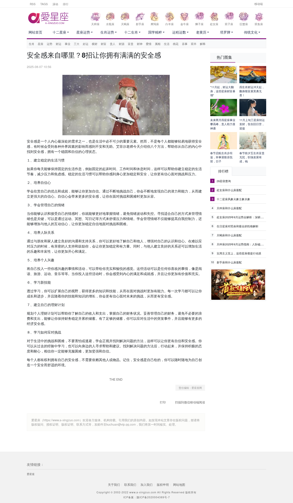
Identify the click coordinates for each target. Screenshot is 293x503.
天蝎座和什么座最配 (229, 235)
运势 (49, 44)
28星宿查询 (224, 181)
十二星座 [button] (59, 32)
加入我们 (146, 484)
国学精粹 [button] (155, 32)
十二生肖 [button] (131, 32)
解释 (202, 44)
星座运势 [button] (83, 32)
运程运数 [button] (179, 32)
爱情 (148, 44)
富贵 (130, 44)
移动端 (258, 4)
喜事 (184, 44)
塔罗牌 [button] (225, 32)
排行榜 (223, 171)
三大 (76, 44)
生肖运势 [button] (107, 32)
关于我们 (114, 484)
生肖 (31, 44)
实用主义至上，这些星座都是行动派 (239, 253)
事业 (67, 44)
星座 (40, 44)
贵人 (112, 44)
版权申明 (163, 484)
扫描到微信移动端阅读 (190, 402)
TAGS (44, 4)
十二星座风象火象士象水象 (233, 199)
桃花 (175, 44)
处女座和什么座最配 (229, 190)
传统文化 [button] (251, 32)
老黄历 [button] (201, 32)
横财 (94, 44)
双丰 (193, 44)
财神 (139, 44)
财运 (58, 44)
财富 (103, 44)
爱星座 (31, 474)
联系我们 (130, 484)
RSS (33, 4)
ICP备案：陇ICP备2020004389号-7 (146, 497)
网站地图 (179, 484)
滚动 (55, 4)
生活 (166, 44)
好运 (85, 44)
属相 (157, 44)
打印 (163, 402)
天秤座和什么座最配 (229, 208)
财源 (121, 44)
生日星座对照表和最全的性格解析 (237, 226)
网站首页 (35, 32)
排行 (65, 4)
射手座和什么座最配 (229, 262)
